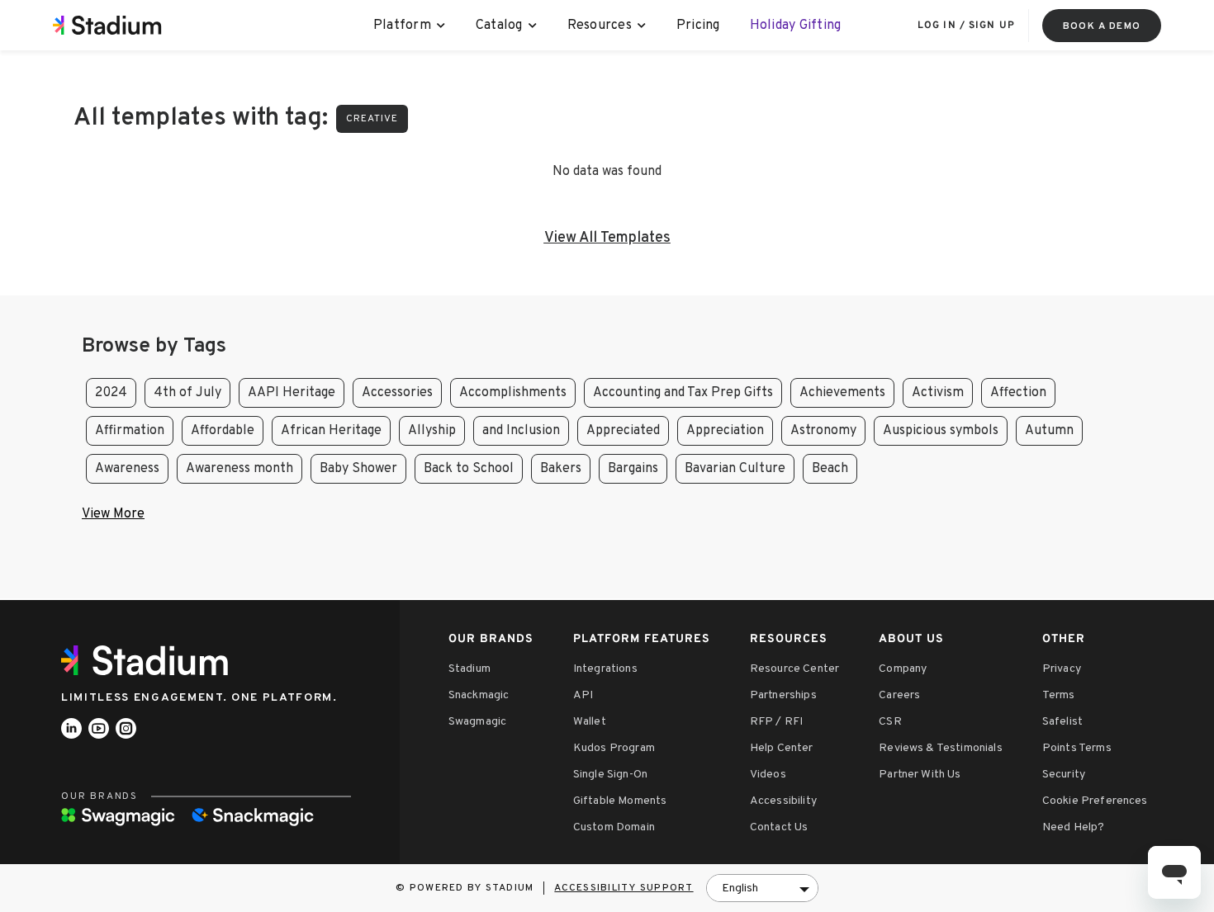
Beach (830, 469)
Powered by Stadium (472, 888)
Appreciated (623, 431)
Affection (1018, 393)
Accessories (397, 393)
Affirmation (129, 431)
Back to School (469, 469)
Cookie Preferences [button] (1095, 801)
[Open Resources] (642, 25)
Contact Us (779, 827)
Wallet (589, 722)
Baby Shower (358, 469)
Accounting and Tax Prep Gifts (683, 393)
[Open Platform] (441, 25)
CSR (890, 722)
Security (1063, 775)
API (583, 695)
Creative (372, 118)
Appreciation (725, 431)
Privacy (1061, 669)
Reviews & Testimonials (941, 748)
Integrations (605, 669)
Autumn (1049, 431)
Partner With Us (919, 775)
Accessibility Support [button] (623, 888)
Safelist (1062, 722)
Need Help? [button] (1073, 827)
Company (903, 669)
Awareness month (239, 469)
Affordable (222, 431)
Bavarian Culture (735, 469)
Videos (768, 775)
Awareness (127, 469)
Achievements (842, 393)
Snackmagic (479, 695)
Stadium (469, 669)
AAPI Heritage (291, 393)
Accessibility (783, 801)
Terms (1058, 695)
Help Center (781, 748)
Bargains (633, 469)
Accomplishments (513, 393)
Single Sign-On (610, 775)
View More (113, 514)
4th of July (187, 393)
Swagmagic (477, 722)
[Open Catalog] (533, 25)
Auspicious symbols (940, 431)
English (740, 888)
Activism (938, 393)
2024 (111, 393)
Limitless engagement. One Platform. (199, 698)
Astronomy (823, 431)
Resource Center (794, 669)
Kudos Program (614, 748)
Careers (899, 695)
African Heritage (331, 431)
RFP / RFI (776, 722)
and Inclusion (521, 431)
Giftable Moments (620, 801)
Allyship (432, 431)
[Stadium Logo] (150, 660)
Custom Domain (614, 827)
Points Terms (1077, 748)
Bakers (560, 469)
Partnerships (783, 695)
